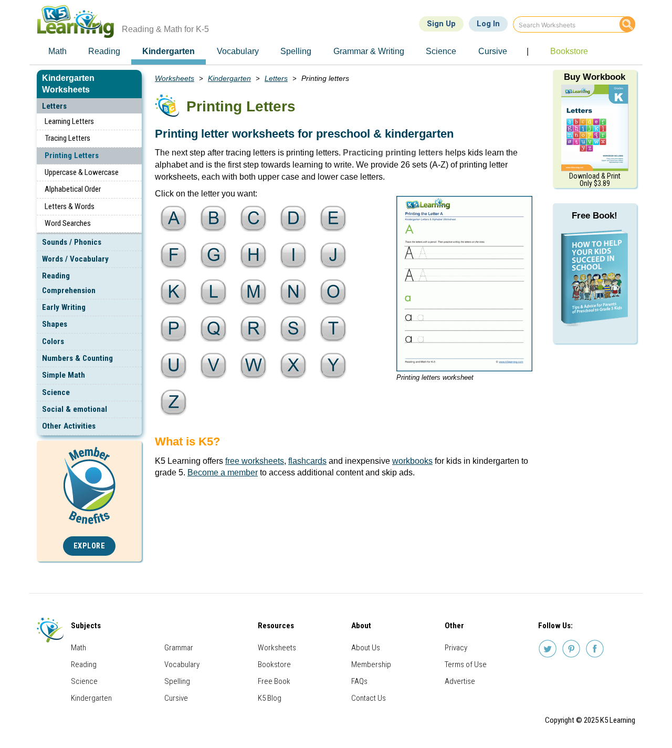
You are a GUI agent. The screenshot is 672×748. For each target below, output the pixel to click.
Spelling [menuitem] (295, 51)
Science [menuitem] (441, 51)
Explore (90, 546)
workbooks (412, 460)
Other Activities (69, 426)
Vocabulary (182, 664)
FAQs (359, 681)
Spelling (177, 681)
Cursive (176, 698)
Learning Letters (69, 121)
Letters (54, 106)
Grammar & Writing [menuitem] (368, 51)
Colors (53, 341)
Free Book (274, 681)
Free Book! (594, 216)
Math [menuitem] (57, 51)
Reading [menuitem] (104, 51)
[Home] (79, 21)
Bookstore (274, 664)
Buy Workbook (594, 77)
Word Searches (68, 223)
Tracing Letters (67, 138)
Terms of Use (466, 664)
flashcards (307, 460)
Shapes (54, 324)
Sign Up (441, 23)
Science (56, 392)
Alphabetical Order (73, 189)
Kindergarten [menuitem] (168, 51)
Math (78, 647)
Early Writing (64, 307)
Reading (84, 664)
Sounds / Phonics (71, 242)
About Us (365, 647)
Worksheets (174, 78)
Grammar (178, 647)
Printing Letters (72, 155)
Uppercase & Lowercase (82, 172)
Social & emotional (74, 409)
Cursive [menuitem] (492, 51)
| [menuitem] (528, 51)
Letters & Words (69, 206)
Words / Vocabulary (75, 259)
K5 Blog (269, 698)
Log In (488, 23)
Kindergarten (229, 78)
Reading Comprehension (69, 283)
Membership (371, 664)
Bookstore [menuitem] (569, 51)
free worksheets (254, 460)
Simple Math (63, 375)
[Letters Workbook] (594, 127)
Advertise (460, 681)
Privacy (456, 647)
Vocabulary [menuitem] (238, 51)
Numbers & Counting (77, 358)
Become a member (222, 472)
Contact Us (368, 698)
